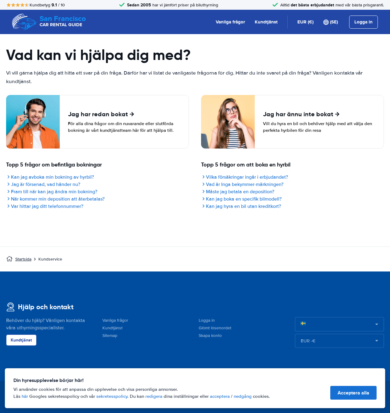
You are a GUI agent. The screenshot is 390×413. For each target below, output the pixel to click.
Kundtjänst (266, 22)
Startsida (23, 259)
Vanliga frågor (230, 22)
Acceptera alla (353, 392)
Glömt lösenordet (215, 328)
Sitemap (109, 335)
